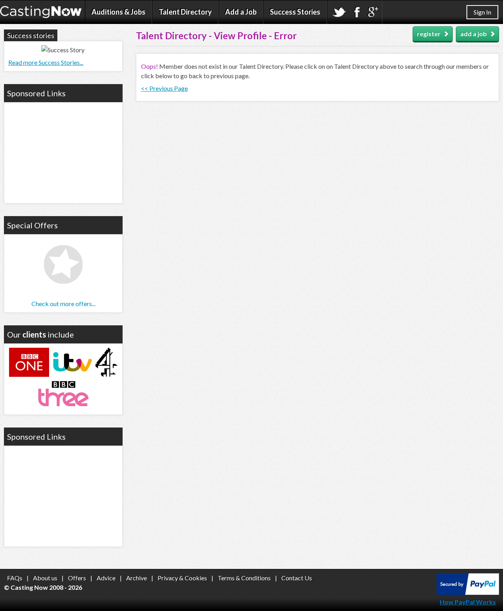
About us (45, 578)
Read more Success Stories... (45, 62)
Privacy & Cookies (182, 578)
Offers (77, 578)
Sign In (482, 12)
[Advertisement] (63, 152)
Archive (136, 578)
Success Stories (295, 11)
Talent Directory (185, 11)
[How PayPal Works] (468, 592)
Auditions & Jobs (118, 11)
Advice (106, 578)
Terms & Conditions (244, 578)
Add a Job (241, 11)
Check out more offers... (63, 303)
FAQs (14, 578)
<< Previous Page (164, 88)
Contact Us (296, 578)
